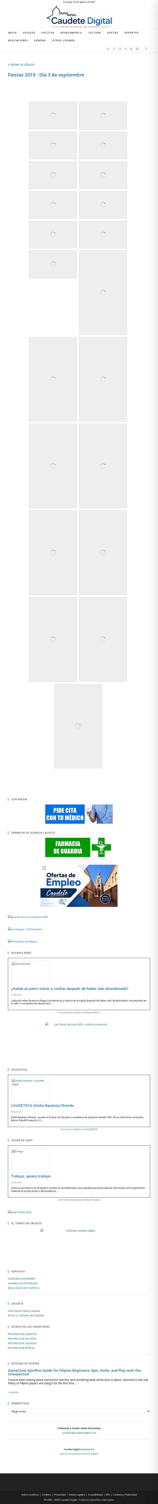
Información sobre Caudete (24, 1311)
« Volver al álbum (21, 64)
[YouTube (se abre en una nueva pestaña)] (126, 48)
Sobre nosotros (30, 1494)
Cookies (46, 1494)
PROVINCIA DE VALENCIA (22, 1343)
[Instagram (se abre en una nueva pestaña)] (120, 48)
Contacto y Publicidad (125, 1494)
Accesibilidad (95, 1494)
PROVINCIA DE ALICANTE (22, 1338)
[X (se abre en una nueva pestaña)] (108, 48)
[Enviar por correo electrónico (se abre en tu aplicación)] (137, 48)
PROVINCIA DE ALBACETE (22, 1334)
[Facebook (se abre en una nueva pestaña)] (114, 48)
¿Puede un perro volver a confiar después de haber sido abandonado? (69, 988)
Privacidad (60, 1494)
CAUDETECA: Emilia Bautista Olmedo (42, 1105)
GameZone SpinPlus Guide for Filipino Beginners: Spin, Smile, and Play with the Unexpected (74, 1372)
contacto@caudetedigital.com (79, 1432)
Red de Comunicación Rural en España (79, 1453)
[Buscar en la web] (146, 48)
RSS (108, 1494)
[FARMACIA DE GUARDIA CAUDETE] (79, 847)
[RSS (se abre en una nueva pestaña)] (131, 48)
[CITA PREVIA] (79, 814)
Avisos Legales (77, 1494)
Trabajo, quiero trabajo (30, 1176)
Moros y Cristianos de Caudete (26, 1315)
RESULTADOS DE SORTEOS (24, 1288)
